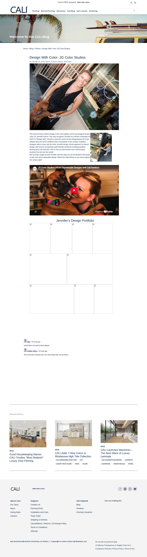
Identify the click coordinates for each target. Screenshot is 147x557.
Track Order (36, 516)
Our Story (14, 505)
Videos (37, 49)
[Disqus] (73, 370)
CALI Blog (71, 11)
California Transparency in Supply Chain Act (113, 545)
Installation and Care (39, 512)
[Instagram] (130, 489)
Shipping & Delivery (39, 520)
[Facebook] (120, 489)
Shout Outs (67, 61)
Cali (33, 61)
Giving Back (15, 512)
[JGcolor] (103, 298)
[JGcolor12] (48, 269)
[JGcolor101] (61, 238)
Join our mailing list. (113, 501)
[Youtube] (135, 489)
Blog (31, 49)
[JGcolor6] (52, 298)
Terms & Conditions (39, 527)
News (12, 508)
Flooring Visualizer (84, 512)
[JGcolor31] (102, 238)
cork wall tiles (44, 149)
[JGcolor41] (82, 238)
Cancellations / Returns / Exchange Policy (49, 523)
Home (25, 49)
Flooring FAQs (37, 508)
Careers (13, 516)
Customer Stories (57, 61)
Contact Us (35, 505)
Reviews (80, 508)
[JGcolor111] (40, 238)
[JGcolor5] (84, 298)
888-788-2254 (83, 2)
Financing (93, 11)
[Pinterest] (125, 489)
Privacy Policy (117, 549)
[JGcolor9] (90, 269)
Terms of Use (130, 549)
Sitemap (34, 531)
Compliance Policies (103, 549)
